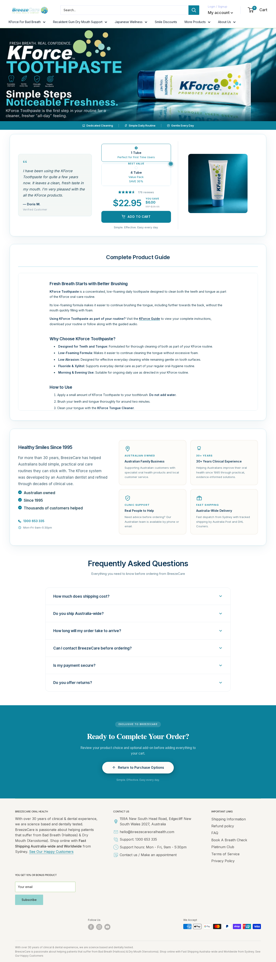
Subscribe (29, 900)
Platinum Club (222, 847)
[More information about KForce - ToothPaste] (170, 163)
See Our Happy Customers (51, 851)
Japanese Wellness (129, 22)
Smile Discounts (166, 22)
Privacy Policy (223, 861)
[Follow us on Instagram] (99, 927)
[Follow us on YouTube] (107, 927)
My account (219, 12)
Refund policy (222, 826)
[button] (138, 767)
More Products (195, 22)
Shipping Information (228, 819)
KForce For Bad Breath (25, 22)
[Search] (193, 10)
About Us (224, 22)
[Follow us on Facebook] (91, 927)
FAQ (214, 833)
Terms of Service (225, 854)
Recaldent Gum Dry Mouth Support (77, 22)
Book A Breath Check (229, 840)
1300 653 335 (33, 521)
